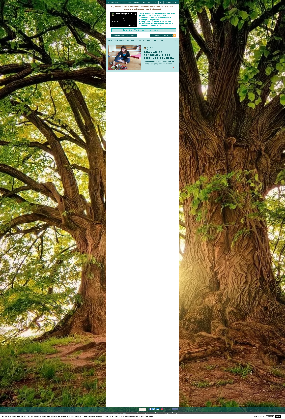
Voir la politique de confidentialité (145, 416)
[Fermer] (283, 416)
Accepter (278, 416)
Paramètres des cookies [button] (258, 416)
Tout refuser (270, 416)
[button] (168, 189)
